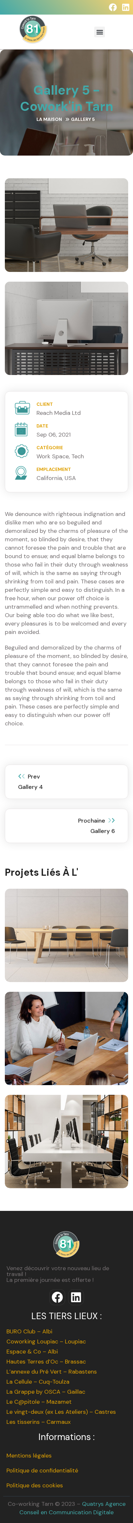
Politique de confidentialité (42, 1470)
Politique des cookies (34, 1485)
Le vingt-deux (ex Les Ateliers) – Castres (61, 1412)
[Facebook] (113, 7)
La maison (49, 119)
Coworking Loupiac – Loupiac (46, 1341)
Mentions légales (29, 1455)
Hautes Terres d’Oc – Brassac (46, 1361)
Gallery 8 (66, 1048)
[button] (99, 32)
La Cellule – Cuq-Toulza (37, 1382)
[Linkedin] (126, 7)
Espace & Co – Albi (32, 1351)
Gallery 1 (66, 1151)
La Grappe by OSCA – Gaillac (45, 1392)
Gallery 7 (67, 945)
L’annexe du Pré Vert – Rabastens (51, 1372)
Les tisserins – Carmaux (38, 1422)
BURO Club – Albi (29, 1331)
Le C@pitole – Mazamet (39, 1402)
